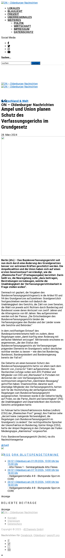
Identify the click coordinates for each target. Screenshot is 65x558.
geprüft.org (53, 535)
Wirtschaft (22, 26)
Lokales (14, 8)
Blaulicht (15, 11)
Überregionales (20, 17)
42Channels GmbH (33, 529)
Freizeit (13, 14)
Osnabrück (26, 535)
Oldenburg (39, 535)
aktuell (5, 445)
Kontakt (12, 517)
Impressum (21, 29)
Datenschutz (23, 32)
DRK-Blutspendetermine (35, 454)
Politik (19, 23)
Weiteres (14, 20)
